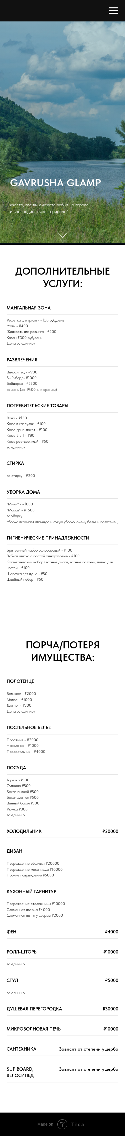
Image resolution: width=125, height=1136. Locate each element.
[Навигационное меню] (113, 10)
